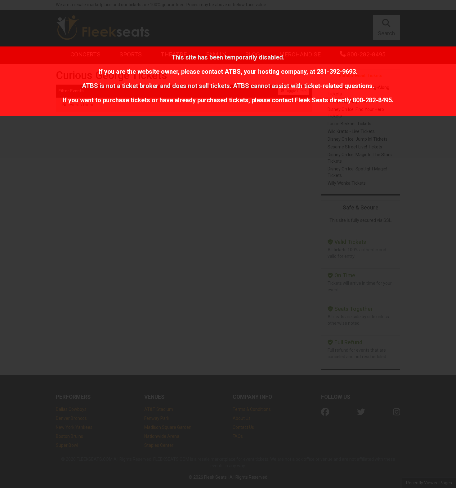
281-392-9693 (336, 71)
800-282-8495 (372, 100)
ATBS (233, 71)
